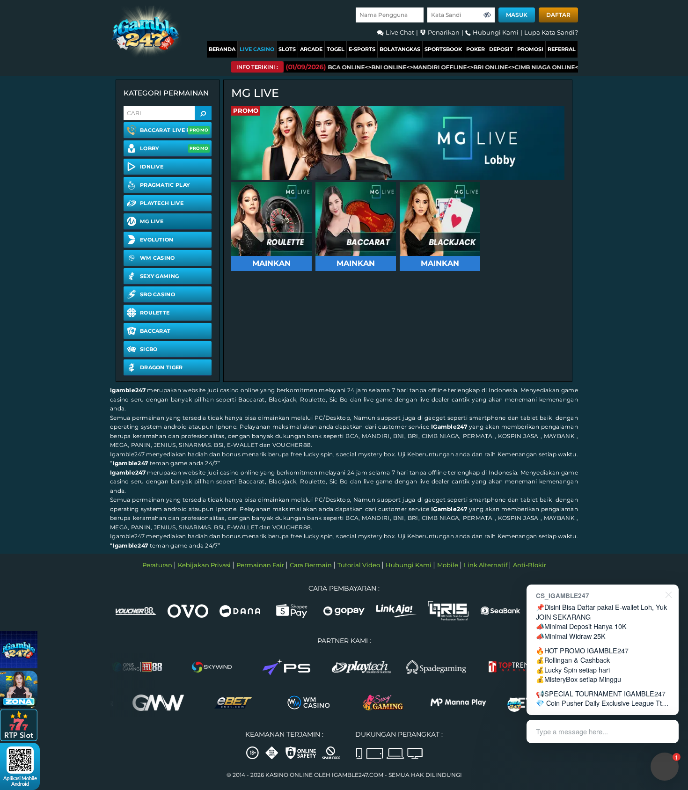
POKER (475, 49)
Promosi (530, 49)
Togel (335, 49)
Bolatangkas (400, 49)
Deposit (501, 49)
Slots (287, 49)
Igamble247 (128, 390)
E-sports (362, 49)
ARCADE (311, 49)
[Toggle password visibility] (487, 15)
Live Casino (257, 49)
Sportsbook (443, 49)
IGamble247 (449, 426)
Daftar (558, 14)
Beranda (222, 49)
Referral (562, 49)
